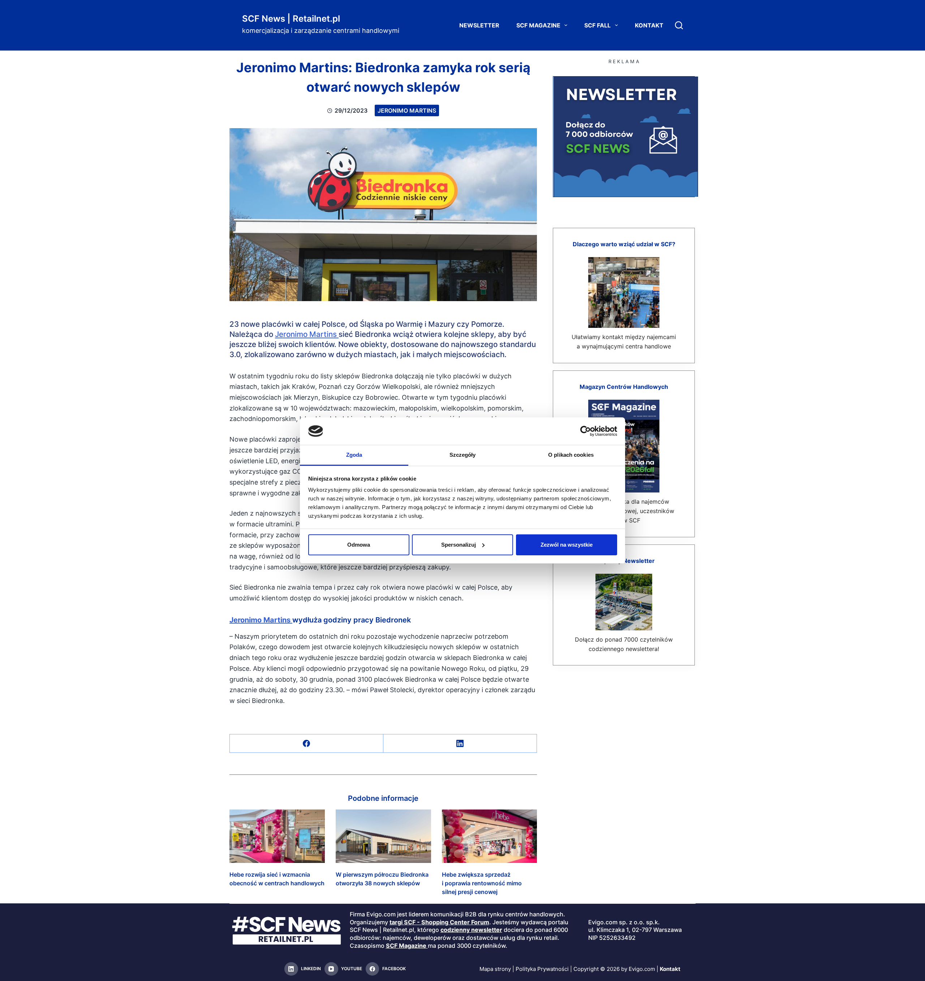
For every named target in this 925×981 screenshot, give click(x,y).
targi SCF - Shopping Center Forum (439, 922)
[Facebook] (306, 743)
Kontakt (649, 25)
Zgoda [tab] (354, 455)
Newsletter (479, 25)
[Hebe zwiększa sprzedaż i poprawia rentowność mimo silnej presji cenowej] (489, 836)
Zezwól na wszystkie (567, 545)
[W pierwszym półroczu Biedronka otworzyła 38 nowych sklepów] (383, 836)
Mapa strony (495, 968)
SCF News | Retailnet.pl (291, 18)
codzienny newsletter (471, 929)
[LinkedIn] (460, 743)
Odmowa (358, 545)
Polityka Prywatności (542, 968)
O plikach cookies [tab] (571, 455)
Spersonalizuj (458, 545)
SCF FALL (597, 25)
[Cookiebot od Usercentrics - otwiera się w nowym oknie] (585, 431)
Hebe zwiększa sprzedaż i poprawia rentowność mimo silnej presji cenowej (482, 883)
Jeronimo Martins (407, 110)
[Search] (679, 25)
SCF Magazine (538, 25)
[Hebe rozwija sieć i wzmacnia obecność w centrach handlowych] (277, 836)
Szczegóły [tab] (462, 455)
